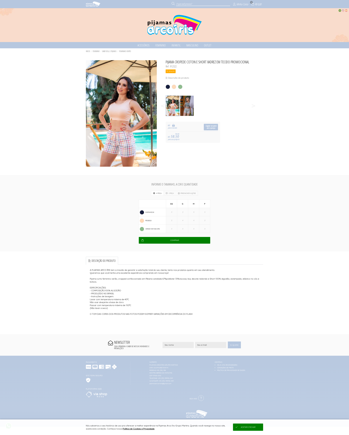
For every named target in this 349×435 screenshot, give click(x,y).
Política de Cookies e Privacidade (138, 428)
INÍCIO (88, 51)
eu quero (234, 345)
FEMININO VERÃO (125, 51)
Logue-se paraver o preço (211, 127)
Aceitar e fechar (248, 427)
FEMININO (96, 51)
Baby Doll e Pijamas (109, 51)
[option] (173, 105)
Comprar (174, 240)
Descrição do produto (104, 261)
